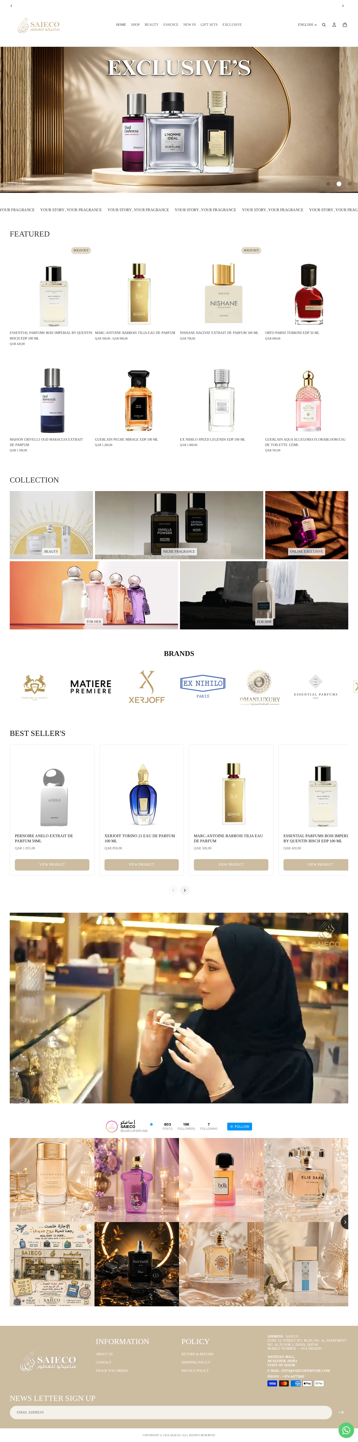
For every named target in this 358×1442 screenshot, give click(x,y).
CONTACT (104, 1362)
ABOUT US (104, 1354)
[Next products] (185, 890)
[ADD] (340, 321)
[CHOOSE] (170, 321)
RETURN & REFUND (197, 1354)
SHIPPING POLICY (195, 1362)
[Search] (324, 24)
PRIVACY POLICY (195, 1371)
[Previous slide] (11, 5)
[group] (179, 120)
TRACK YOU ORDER (112, 1371)
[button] (328, 183)
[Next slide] (343, 5)
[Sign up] (341, 1412)
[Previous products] (173, 890)
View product (52, 864)
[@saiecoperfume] (112, 1126)
